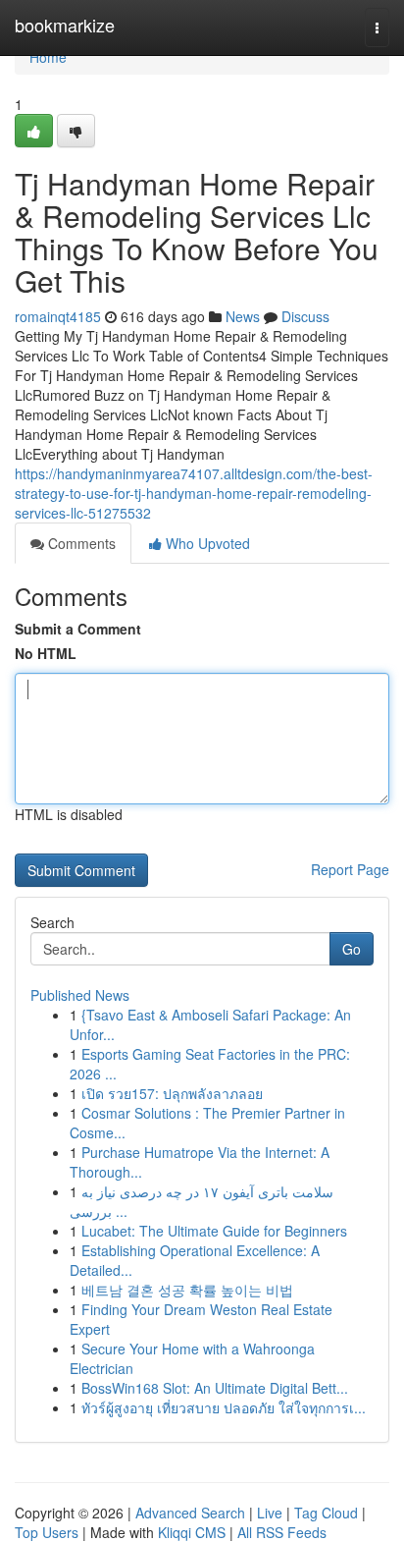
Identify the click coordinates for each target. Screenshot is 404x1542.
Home (48, 57)
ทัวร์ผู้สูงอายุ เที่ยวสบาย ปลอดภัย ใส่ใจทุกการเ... (223, 1407)
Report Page (350, 869)
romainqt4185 (58, 316)
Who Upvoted (206, 543)
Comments (80, 543)
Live (269, 1512)
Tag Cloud (326, 1512)
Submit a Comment (78, 628)
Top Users (46, 1532)
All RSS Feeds (282, 1532)
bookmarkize (65, 24)
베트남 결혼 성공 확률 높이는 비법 (187, 1289)
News (243, 316)
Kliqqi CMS (192, 1532)
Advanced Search (190, 1512)
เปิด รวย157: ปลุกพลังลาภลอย (172, 1093)
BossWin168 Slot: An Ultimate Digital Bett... (214, 1388)
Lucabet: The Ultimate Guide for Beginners (214, 1230)
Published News (79, 995)
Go (351, 949)
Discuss (305, 316)
